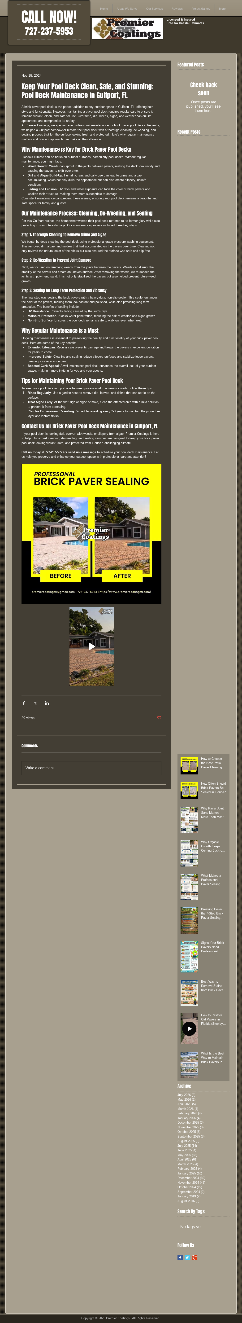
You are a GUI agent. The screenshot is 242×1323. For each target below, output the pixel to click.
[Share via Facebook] (24, 703)
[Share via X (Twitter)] (35, 703)
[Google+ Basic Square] (194, 1257)
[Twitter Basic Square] (187, 1257)
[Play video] (91, 646)
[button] (127, 8)
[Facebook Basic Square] (180, 1257)
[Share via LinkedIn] (47, 703)
